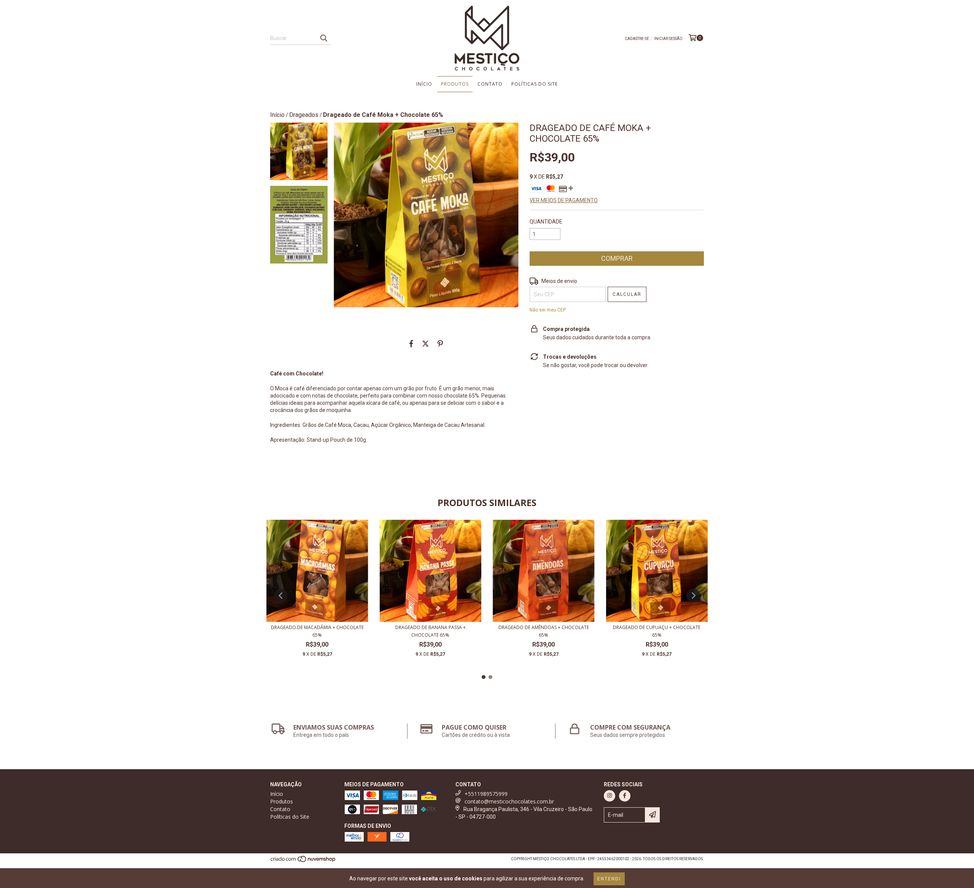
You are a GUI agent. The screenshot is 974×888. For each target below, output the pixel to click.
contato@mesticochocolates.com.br (509, 801)
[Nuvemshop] (303, 861)
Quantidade (546, 222)
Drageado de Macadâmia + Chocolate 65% (317, 631)
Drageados (303, 114)
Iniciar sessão (668, 39)
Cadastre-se (637, 39)
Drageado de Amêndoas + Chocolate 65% (543, 631)
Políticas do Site (534, 84)
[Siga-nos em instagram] (609, 796)
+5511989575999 (486, 793)
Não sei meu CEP (548, 310)
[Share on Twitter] (425, 343)
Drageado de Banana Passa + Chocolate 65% (430, 631)
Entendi (609, 879)
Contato (490, 84)
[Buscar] (323, 38)
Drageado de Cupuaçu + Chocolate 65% (656, 631)
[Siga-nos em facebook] (624, 796)
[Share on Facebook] (411, 343)
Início (424, 84)
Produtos (455, 84)
